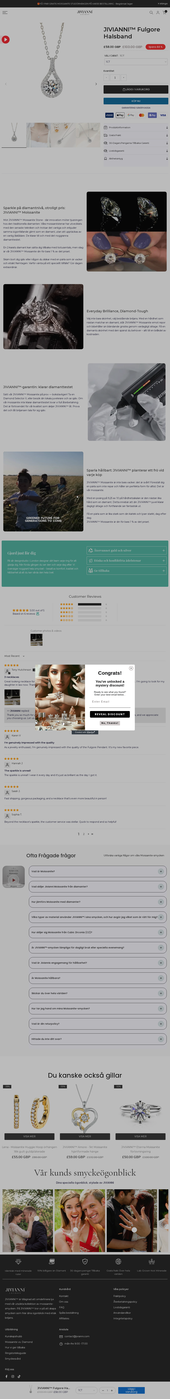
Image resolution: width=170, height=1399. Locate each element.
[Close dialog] (131, 668)
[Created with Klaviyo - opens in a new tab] (85, 732)
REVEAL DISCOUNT (110, 714)
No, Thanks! (109, 723)
